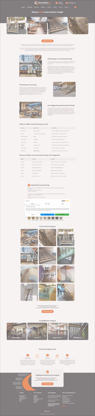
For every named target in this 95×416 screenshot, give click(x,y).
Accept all (62, 214)
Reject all (33, 214)
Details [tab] (63, 203)
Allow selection (47, 214)
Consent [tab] (32, 203)
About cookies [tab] (47, 203)
